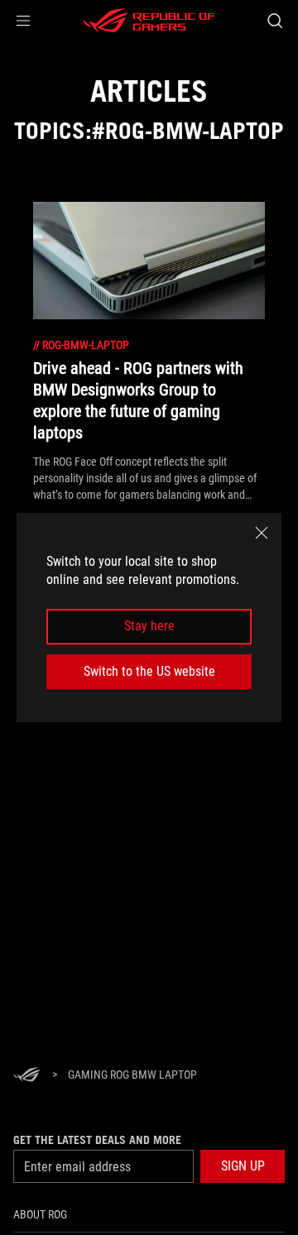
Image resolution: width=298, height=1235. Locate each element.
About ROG (40, 1214)
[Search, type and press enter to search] (274, 20)
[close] (262, 533)
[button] (23, 21)
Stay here (149, 626)
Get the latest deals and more (97, 1139)
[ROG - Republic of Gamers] (149, 20)
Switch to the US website (149, 671)
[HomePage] (26, 1075)
